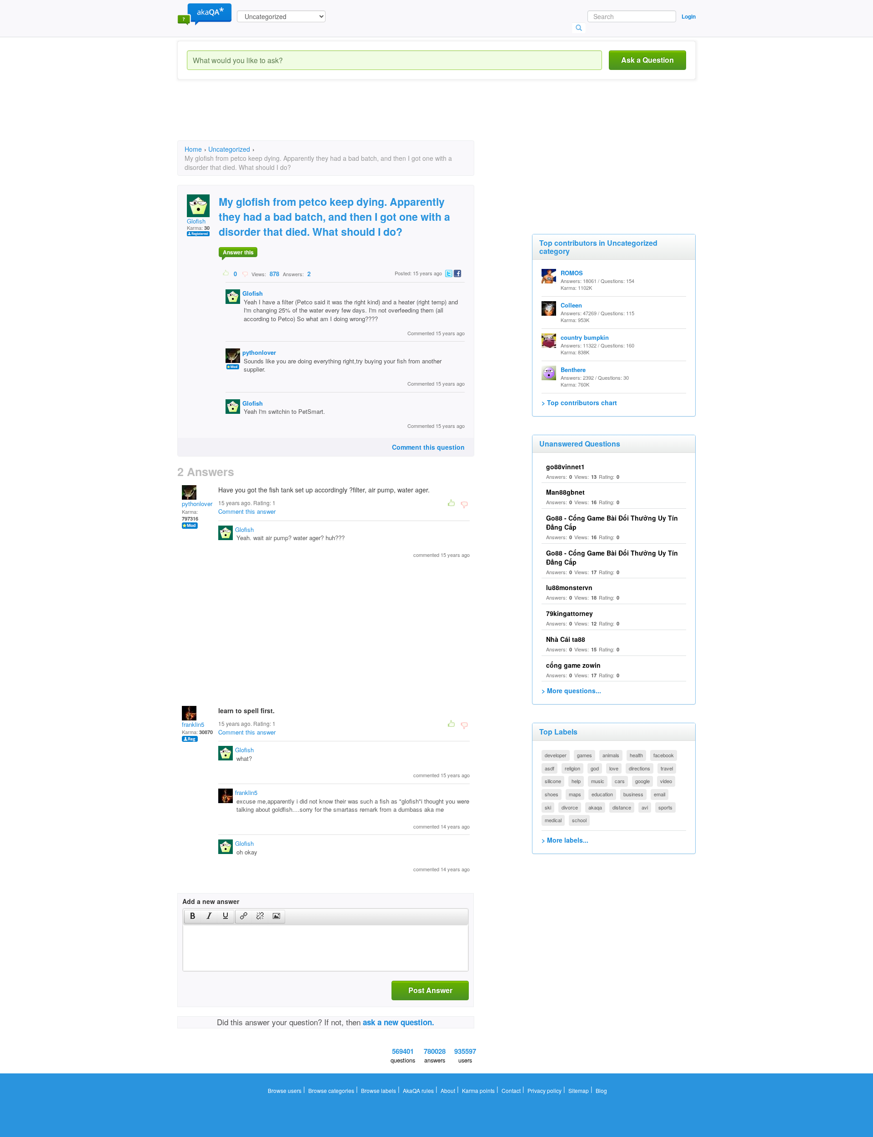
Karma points (478, 1090)
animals (610, 755)
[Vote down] (245, 273)
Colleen (571, 305)
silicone (553, 780)
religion (572, 768)
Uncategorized (229, 149)
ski (548, 807)
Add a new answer (210, 901)
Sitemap (578, 1090)
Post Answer (430, 990)
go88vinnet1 (565, 466)
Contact (511, 1090)
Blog (601, 1090)
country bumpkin (585, 337)
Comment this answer (247, 511)
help (576, 780)
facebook (663, 755)
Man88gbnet (565, 492)
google (642, 780)
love (613, 768)
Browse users (284, 1090)
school (579, 820)
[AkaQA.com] (205, 13)
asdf (549, 768)
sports (665, 807)
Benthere (573, 369)
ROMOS (572, 272)
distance (621, 807)
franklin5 (193, 724)
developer (556, 755)
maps (575, 794)
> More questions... (571, 690)
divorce (570, 807)
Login (689, 16)
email (659, 794)
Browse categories (331, 1090)
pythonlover (259, 352)
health (636, 755)
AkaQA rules (418, 1090)
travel (667, 768)
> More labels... (565, 839)
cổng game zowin (573, 665)
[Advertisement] (342, 118)
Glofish (196, 221)
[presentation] (193, 916)
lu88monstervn (569, 587)
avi (645, 807)
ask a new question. (398, 1022)
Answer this (238, 252)
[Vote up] (226, 273)
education (602, 794)
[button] (192, 917)
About (448, 1090)
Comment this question (428, 447)
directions (639, 768)
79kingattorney (569, 613)
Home (193, 149)
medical (553, 820)
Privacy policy (544, 1090)
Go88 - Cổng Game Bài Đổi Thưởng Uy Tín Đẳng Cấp (612, 557)
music (597, 780)
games (584, 755)
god (595, 768)
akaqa (595, 807)
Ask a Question (647, 60)
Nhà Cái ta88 (565, 639)
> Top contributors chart (579, 402)
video (666, 780)
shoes (551, 794)
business (633, 794)
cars (620, 780)
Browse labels (378, 1090)
